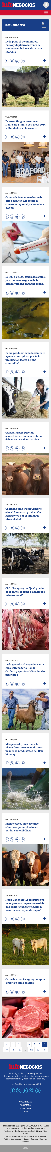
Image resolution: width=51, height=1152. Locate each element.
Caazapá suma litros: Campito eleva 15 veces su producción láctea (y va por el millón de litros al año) (23, 514)
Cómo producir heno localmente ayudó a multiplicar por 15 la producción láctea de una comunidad (25, 358)
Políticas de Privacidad (33, 1128)
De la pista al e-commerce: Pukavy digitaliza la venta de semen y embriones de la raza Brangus (23, 47)
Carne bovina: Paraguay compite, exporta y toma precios (25, 981)
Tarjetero (25, 1105)
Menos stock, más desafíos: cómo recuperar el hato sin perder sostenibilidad (22, 827)
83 (38, 1049)
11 (13, 1049)
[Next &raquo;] (44, 1049)
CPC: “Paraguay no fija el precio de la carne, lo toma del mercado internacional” (25, 591)
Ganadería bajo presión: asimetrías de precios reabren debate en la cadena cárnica (23, 436)
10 (6, 1049)
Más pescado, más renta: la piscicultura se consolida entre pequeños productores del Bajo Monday (24, 749)
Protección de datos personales (19, 1131)
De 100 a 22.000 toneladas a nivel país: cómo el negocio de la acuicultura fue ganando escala (25, 280)
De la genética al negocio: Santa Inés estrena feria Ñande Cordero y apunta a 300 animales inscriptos (25, 669)
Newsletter (25, 1108)
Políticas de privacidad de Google (16, 1139)
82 (31, 1049)
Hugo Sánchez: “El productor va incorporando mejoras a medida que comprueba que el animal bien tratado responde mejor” (24, 905)
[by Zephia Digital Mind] (25, 1148)
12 (19, 1049)
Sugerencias (25, 1102)
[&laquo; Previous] (7, 1044)
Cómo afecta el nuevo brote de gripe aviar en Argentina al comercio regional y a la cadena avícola (24, 202)
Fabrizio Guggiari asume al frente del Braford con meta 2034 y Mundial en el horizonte (25, 124)
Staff (25, 1112)
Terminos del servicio (39, 1139)
